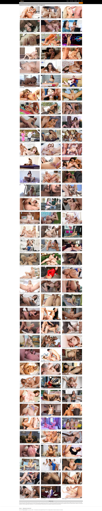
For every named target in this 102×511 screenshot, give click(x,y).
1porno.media (25, 509)
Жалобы (20, 508)
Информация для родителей (27, 508)
